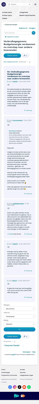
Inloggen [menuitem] (32, 28)
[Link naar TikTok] (19, 387)
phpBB (13, 354)
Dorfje (11, 234)
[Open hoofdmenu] (35, 4)
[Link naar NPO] (22, 396)
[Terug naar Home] (3, 4)
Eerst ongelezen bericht (11, 62)
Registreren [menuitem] (23, 28)
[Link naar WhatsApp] (29, 387)
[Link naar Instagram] (15, 387)
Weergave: (7, 305)
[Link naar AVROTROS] (16, 396)
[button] (29, 4)
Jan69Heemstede (18, 204)
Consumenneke (17, 120)
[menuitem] (26, 352)
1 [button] (27, 62)
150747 (14, 281)
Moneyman (12, 131)
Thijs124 (15, 81)
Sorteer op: (7, 312)
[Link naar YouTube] (24, 387)
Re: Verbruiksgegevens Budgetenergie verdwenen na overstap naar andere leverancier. (18, 75)
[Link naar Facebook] (10, 387)
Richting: (6, 320)
